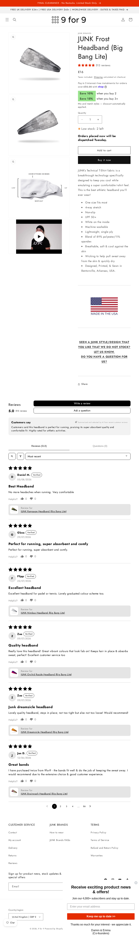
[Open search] (12, 456)
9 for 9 (41, 928)
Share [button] (84, 384)
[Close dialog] (136, 882)
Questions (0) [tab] (100, 446)
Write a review (82, 403)
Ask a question (82, 410)
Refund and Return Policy (104, 848)
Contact (12, 832)
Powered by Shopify (54, 928)
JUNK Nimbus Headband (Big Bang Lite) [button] (43, 612)
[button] (7, 19)
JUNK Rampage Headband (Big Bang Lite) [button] (43, 511)
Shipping (98, 77)
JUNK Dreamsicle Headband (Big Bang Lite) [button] (45, 732)
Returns (12, 855)
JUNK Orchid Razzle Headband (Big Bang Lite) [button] (46, 674)
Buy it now (104, 160)
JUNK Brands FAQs (60, 840)
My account (14, 840)
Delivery (12, 848)
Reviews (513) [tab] (39, 446)
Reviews (12, 863)
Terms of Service (100, 840)
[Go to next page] (91, 806)
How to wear (57, 832)
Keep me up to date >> (101, 916)
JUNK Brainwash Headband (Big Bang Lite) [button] (44, 793)
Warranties (97, 855)
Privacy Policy (98, 832)
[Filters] (20, 456)
